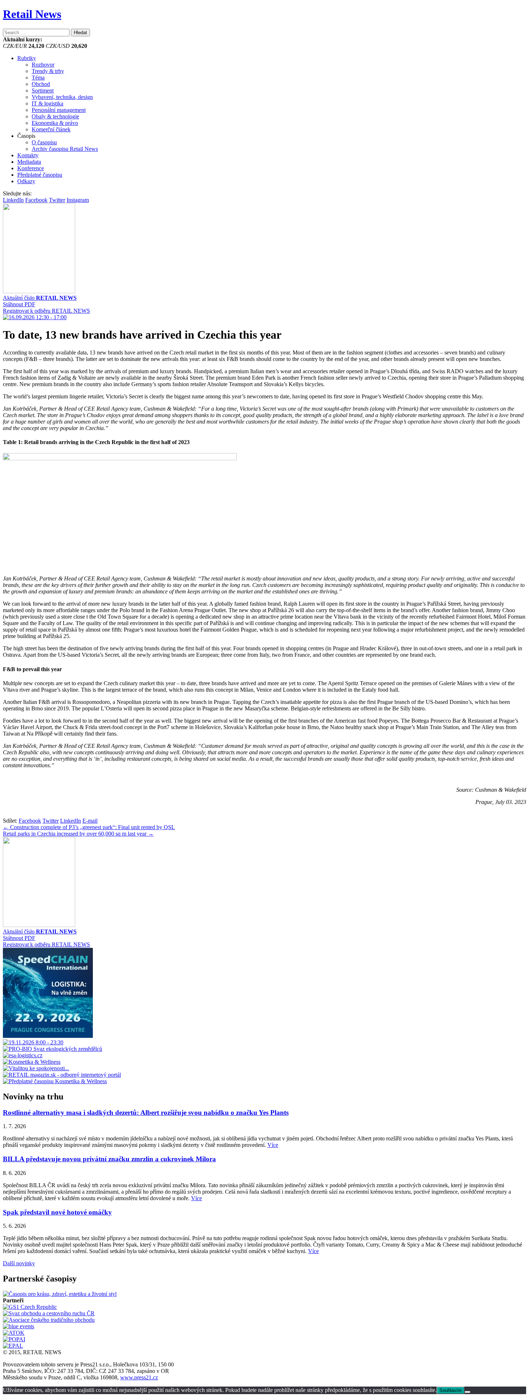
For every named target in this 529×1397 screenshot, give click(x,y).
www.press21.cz (139, 1377)
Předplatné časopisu (39, 175)
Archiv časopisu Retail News (65, 149)
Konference (30, 168)
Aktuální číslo (40, 298)
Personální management (59, 110)
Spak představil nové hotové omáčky (57, 1212)
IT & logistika (47, 103)
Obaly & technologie (55, 116)
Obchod (41, 84)
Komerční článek (51, 129)
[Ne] (467, 1392)
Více (272, 1145)
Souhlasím (450, 1390)
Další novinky (19, 1263)
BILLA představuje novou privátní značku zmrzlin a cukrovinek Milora (109, 1159)
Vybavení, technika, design (62, 97)
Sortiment (43, 90)
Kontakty (28, 155)
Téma (38, 77)
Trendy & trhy (48, 71)
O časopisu (44, 142)
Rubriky (26, 58)
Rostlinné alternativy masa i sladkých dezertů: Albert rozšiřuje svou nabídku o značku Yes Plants (146, 1112)
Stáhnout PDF (19, 304)
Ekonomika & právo (55, 123)
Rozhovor (43, 65)
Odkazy (26, 181)
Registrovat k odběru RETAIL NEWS (46, 311)
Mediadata (29, 162)
